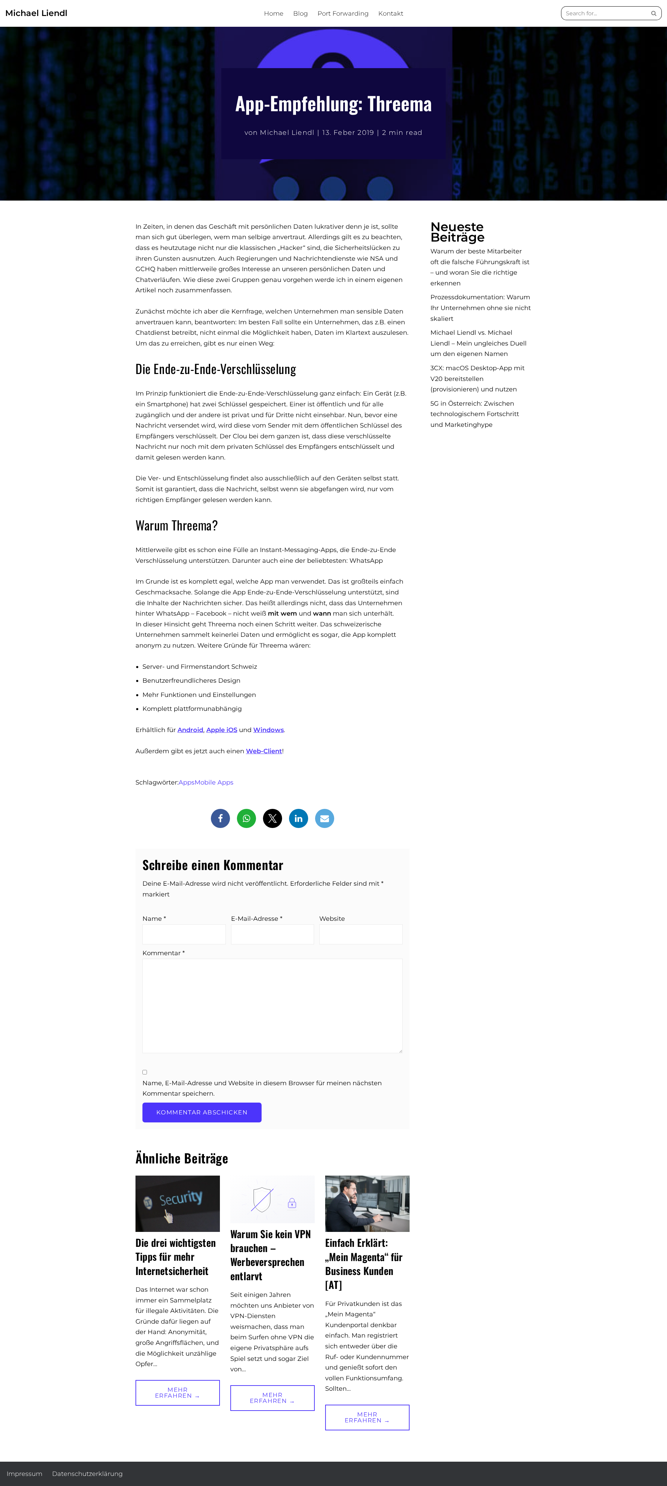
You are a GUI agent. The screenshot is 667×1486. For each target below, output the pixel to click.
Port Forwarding (343, 13)
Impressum (24, 1474)
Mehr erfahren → (167, 1396)
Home (273, 13)
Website (332, 919)
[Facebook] (220, 818)
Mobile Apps (214, 782)
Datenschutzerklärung (87, 1474)
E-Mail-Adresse (256, 919)
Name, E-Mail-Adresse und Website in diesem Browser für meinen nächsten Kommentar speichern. (262, 1088)
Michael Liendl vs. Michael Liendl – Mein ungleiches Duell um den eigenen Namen (478, 343)
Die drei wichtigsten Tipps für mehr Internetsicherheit (175, 1256)
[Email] (324, 818)
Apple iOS (221, 730)
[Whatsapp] (246, 818)
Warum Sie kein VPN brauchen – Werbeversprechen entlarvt (270, 1254)
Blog (300, 13)
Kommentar (163, 953)
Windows (268, 730)
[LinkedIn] (298, 818)
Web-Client (264, 751)
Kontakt (390, 13)
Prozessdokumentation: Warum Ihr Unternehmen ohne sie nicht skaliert (480, 307)
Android (190, 730)
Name (154, 919)
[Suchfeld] (654, 13)
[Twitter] (272, 818)
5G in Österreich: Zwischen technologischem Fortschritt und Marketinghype (474, 414)
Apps (187, 782)
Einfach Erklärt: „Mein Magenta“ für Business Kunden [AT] (364, 1263)
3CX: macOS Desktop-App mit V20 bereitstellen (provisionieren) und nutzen (477, 378)
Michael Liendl (287, 132)
